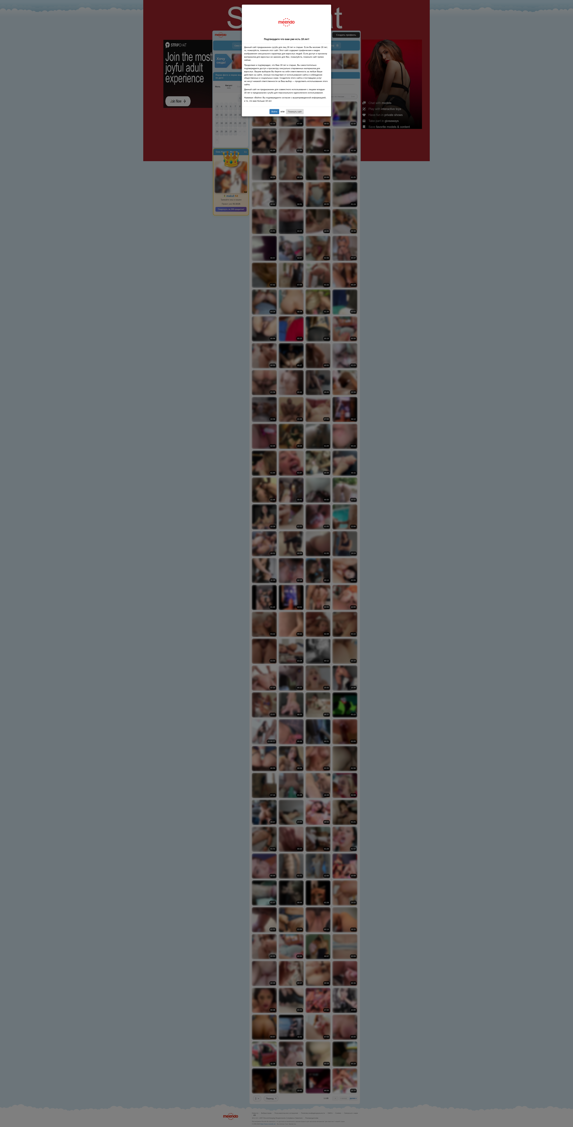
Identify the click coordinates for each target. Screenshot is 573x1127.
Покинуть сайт (295, 111)
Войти (274, 111)
